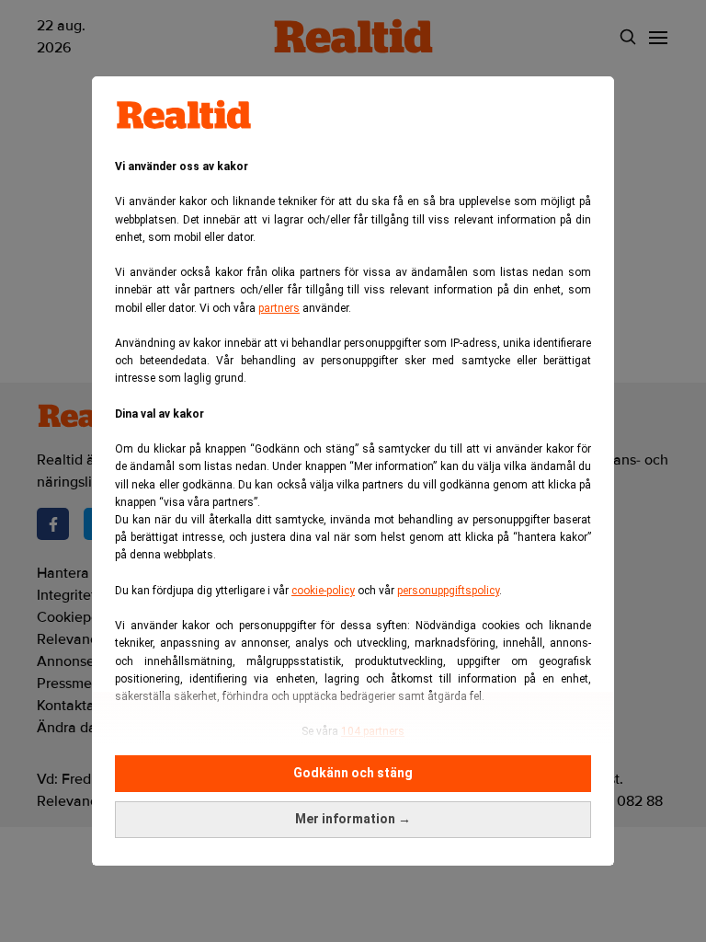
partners (279, 308)
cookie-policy (323, 590)
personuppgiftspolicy (448, 590)
